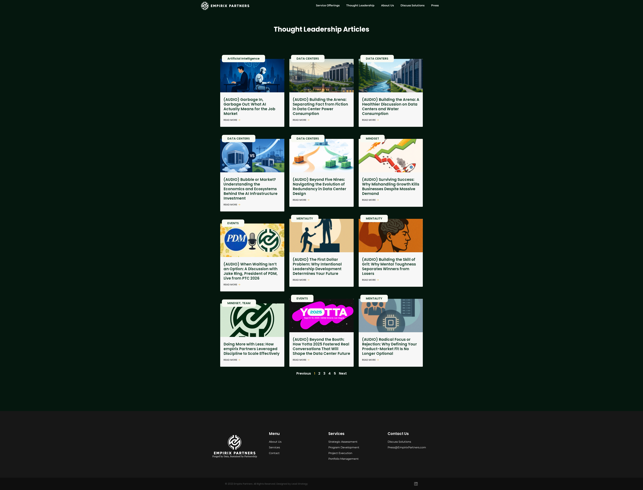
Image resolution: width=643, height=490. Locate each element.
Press (435, 5)
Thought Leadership (360, 5)
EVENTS (233, 223)
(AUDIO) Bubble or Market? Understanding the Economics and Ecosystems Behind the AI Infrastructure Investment (250, 189)
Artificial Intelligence (243, 58)
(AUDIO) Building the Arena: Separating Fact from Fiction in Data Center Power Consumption (320, 106)
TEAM (246, 303)
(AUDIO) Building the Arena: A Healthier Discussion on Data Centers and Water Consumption (390, 106)
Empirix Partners (243, 483)
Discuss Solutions (412, 5)
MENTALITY (305, 218)
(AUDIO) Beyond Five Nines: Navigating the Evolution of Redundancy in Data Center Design (319, 186)
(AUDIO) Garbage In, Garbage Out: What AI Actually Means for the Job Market (249, 106)
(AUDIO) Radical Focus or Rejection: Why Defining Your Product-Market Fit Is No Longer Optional (389, 346)
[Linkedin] (416, 484)
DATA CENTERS (308, 58)
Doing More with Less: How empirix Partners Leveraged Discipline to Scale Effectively (251, 349)
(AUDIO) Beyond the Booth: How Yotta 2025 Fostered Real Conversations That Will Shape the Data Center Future (321, 346)
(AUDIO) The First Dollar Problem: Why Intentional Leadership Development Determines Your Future (317, 266)
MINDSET (372, 138)
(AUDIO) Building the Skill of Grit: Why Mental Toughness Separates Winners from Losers (389, 266)
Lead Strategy (300, 483)
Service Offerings (328, 5)
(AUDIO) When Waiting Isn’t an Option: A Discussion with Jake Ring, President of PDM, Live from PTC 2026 (251, 271)
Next (343, 373)
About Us (387, 5)
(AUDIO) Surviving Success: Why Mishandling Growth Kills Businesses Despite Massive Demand (390, 186)
